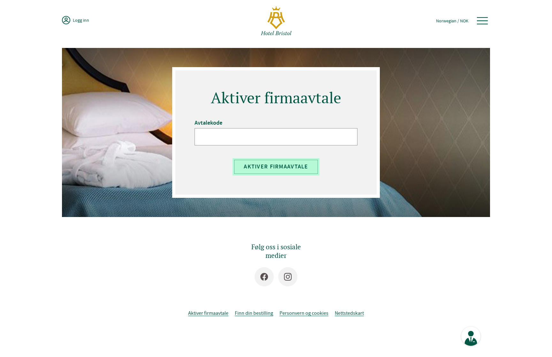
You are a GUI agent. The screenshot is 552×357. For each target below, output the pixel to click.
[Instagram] (287, 276)
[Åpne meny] (482, 20)
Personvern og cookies (304, 313)
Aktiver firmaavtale (276, 166)
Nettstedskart (349, 313)
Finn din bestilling (254, 313)
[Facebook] (264, 276)
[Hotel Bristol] (276, 20)
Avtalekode (208, 123)
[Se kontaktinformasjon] (470, 336)
